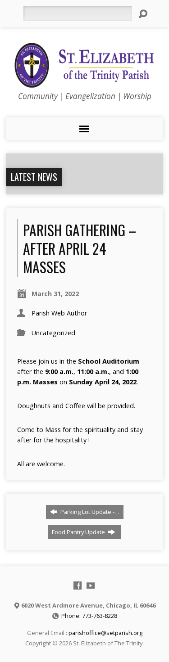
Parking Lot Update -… (89, 512)
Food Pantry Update (79, 532)
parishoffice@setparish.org (105, 633)
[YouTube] (91, 585)
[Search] (142, 13)
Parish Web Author (59, 313)
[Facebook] (77, 585)
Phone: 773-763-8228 (89, 616)
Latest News (34, 177)
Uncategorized (53, 333)
